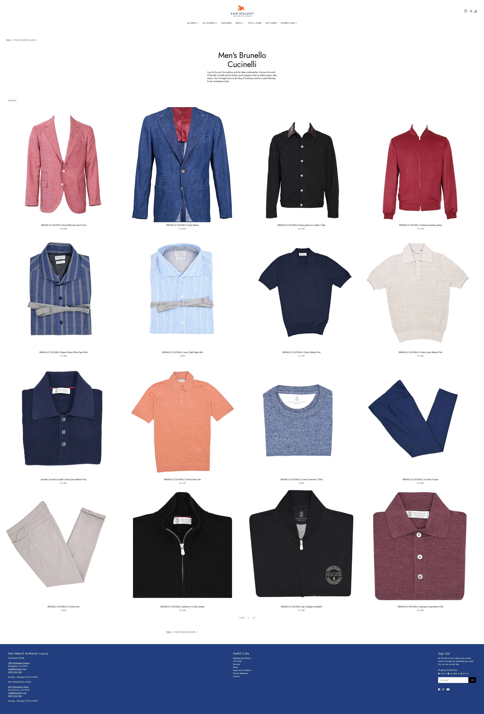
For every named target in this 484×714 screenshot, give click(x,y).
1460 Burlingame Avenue (18, 663)
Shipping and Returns (242, 658)
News (235, 667)
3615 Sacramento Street (18, 686)
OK (472, 680)
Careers (236, 676)
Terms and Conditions (242, 670)
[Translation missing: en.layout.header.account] (475, 11)
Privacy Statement (240, 673)
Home (8, 40)
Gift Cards (237, 661)
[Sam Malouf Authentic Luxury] (242, 16)
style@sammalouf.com (17, 669)
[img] (471, 11)
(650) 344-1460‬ (15, 672)
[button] (230, 618)
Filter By (12, 100)
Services (236, 664)
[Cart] (466, 11)
